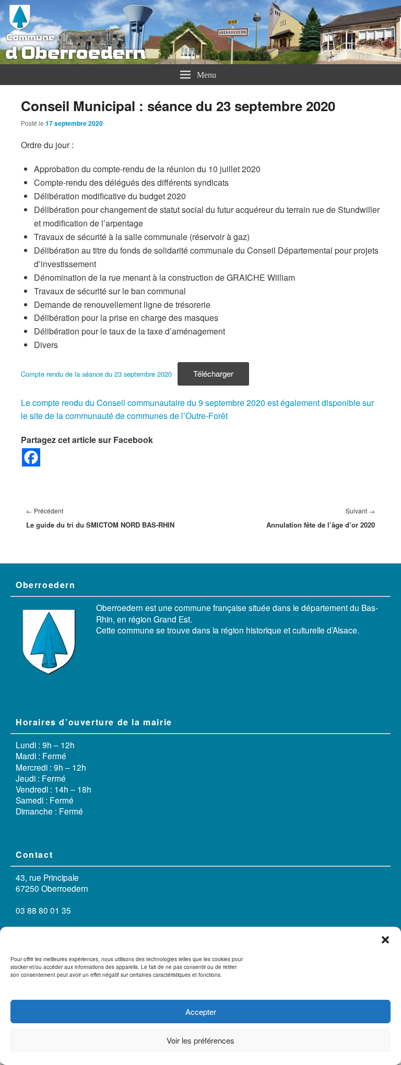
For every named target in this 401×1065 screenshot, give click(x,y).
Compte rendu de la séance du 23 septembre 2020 (96, 374)
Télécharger (213, 373)
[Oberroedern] (200, 61)
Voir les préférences (200, 1040)
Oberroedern (119, 607)
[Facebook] (31, 457)
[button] (385, 940)
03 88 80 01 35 (43, 910)
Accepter (200, 1011)
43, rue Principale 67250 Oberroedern (52, 882)
